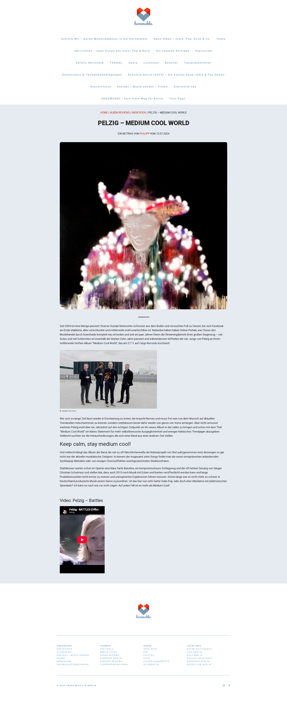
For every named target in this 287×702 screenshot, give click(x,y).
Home (221, 38)
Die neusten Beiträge (172, 50)
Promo (61, 658)
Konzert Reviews (111, 661)
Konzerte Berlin (111, 658)
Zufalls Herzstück (90, 62)
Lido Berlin (194, 652)
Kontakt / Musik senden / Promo (142, 86)
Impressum (203, 50)
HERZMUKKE (64, 646)
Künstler (171, 62)
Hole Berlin (195, 655)
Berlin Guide (108, 652)
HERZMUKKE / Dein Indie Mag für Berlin (132, 98)
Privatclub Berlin (199, 664)
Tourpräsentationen (114, 664)
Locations (151, 62)
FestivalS (106, 649)
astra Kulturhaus (199, 649)
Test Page (177, 98)
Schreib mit (64, 652)
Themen (116, 62)
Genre (133, 62)
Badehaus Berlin (198, 661)
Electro (149, 655)
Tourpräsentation (197, 62)
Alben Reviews (120, 112)
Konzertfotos (100, 86)
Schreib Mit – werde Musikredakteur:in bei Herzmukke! (104, 38)
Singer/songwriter (156, 661)
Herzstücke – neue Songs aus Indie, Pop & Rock (112, 50)
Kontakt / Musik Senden (73, 655)
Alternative (151, 664)
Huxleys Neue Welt (199, 658)
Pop (146, 652)
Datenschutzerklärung (73, 664)
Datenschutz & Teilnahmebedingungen (92, 74)
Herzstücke (64, 649)
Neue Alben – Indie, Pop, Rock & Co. (182, 38)
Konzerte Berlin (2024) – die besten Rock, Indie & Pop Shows (176, 74)
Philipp (144, 133)
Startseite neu (185, 86)
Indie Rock (139, 112)
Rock (147, 658)
